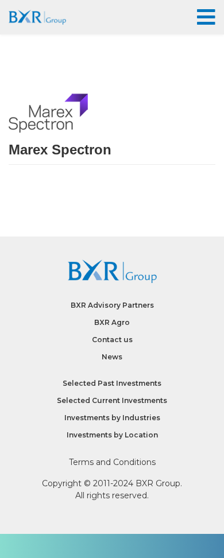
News (112, 356)
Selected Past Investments (112, 383)
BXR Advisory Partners (112, 305)
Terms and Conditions (112, 462)
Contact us (112, 339)
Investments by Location (112, 435)
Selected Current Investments (112, 400)
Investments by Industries (112, 417)
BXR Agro (112, 322)
